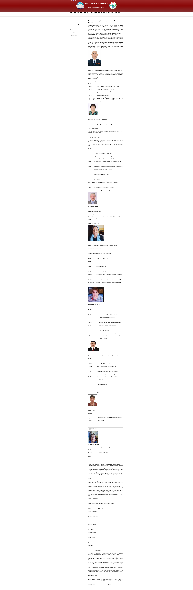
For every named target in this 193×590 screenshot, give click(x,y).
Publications (117, 12)
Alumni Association (74, 35)
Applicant (71, 27)
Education (86, 12)
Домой (89, 17)
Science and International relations (97, 12)
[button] (122, 12)
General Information (78, 12)
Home (71, 12)
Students (71, 29)
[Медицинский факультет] (96, 6)
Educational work (109, 12)
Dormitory (73, 32)
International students (73, 37)
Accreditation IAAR (74, 15)
